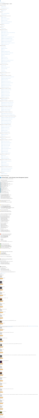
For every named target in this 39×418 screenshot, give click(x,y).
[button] (0, 0)
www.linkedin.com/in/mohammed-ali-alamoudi (32, 326)
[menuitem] (0, 1)
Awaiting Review (1, 278)
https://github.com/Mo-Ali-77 (10, 326)
